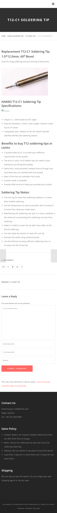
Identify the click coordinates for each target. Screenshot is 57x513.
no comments (8, 260)
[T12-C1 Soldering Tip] (3, 267)
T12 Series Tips (15, 282)
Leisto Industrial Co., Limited (35, 504)
